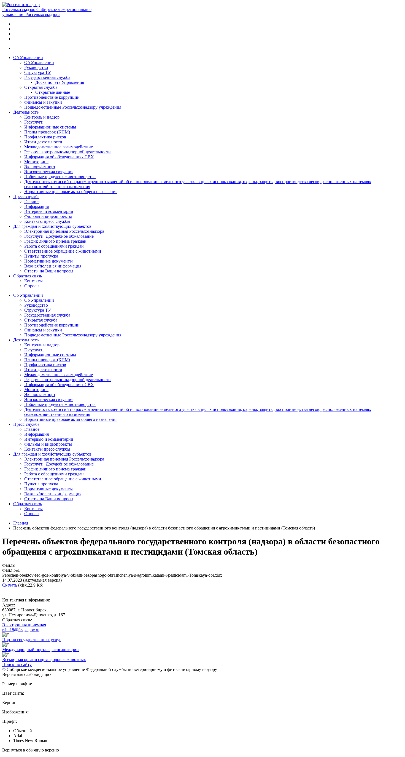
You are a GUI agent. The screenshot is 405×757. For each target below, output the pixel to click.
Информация (36, 206)
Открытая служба (40, 87)
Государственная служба (47, 77)
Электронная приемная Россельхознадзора (64, 231)
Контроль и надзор (42, 117)
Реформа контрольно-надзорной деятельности (67, 151)
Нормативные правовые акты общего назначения (70, 191)
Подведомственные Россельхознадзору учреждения (72, 107)
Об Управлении (28, 57)
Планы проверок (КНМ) (47, 132)
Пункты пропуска (41, 256)
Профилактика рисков (45, 137)
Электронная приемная (24, 624)
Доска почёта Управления (59, 82)
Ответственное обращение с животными (62, 251)
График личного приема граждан (55, 241)
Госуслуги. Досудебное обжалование (59, 236)
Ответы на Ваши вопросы (48, 271)
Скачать (9, 585)
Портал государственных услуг (31, 639)
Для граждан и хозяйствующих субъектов (52, 226)
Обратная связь (27, 276)
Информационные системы (50, 127)
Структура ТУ (37, 72)
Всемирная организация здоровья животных (44, 659)
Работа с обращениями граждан (54, 246)
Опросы (31, 285)
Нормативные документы (48, 261)
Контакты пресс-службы (47, 221)
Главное (31, 201)
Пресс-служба (26, 196)
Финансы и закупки (43, 102)
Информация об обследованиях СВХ (59, 156)
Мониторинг (36, 161)
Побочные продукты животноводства (60, 176)
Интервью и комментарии (48, 211)
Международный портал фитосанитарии (40, 649)
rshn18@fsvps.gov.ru (20, 629)
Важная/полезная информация (52, 266)
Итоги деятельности (43, 142)
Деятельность (26, 112)
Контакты (33, 281)
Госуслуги (34, 122)
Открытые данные (52, 92)
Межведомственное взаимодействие (58, 147)
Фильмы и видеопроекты (48, 216)
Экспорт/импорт (39, 166)
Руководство (36, 67)
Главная (20, 523)
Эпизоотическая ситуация (48, 171)
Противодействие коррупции (52, 97)
